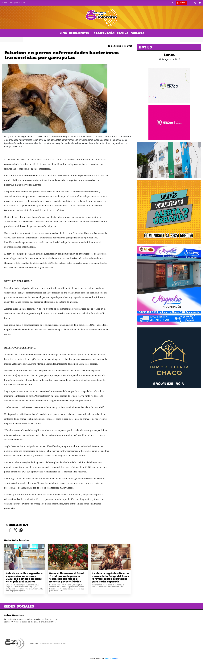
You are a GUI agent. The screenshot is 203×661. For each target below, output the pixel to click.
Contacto (137, 33)
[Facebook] (190, 2)
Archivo (122, 33)
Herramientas (79, 33)
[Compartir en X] (15, 530)
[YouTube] (199, 2)
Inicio (63, 33)
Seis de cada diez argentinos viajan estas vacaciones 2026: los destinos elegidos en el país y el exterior (24, 577)
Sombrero (101, 39)
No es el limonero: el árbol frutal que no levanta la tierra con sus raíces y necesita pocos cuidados (66, 577)
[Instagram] (194, 2)
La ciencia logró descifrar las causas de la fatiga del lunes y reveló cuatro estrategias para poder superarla (110, 577)
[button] (173, 2)
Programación (104, 33)
